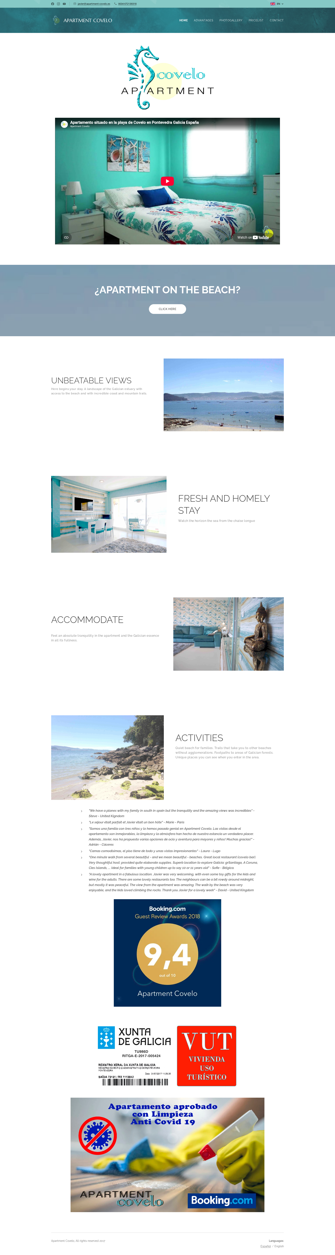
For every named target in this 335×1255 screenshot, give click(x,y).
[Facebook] (52, 4)
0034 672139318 (127, 3)
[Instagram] (58, 4)
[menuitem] (184, 20)
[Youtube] (64, 4)
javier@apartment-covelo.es (94, 3)
